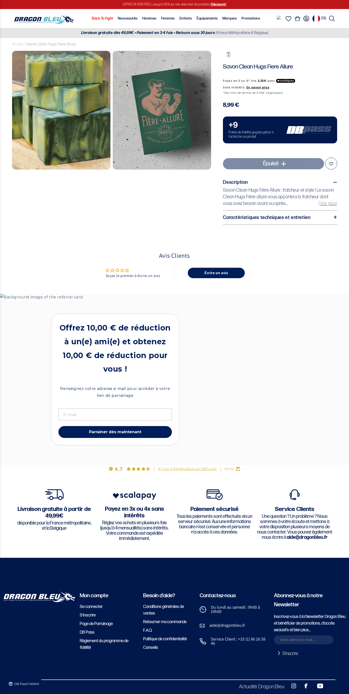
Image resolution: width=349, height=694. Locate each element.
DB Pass (87, 632)
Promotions (250, 18)
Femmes (168, 18)
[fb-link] (304, 686)
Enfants (185, 18)
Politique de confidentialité (165, 638)
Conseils (150, 647)
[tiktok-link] (330, 686)
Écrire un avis (216, 272)
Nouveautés (128, 18)
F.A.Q (147, 630)
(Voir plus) (328, 203)
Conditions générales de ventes (163, 610)
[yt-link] (317, 686)
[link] (280, 129)
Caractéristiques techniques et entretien (266, 217)
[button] (332, 18)
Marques (229, 18)
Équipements (207, 18)
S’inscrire (88, 615)
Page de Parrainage (96, 623)
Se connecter (91, 606)
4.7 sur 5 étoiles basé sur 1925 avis (187, 468)
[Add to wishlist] (331, 164)
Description (235, 182)
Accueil (17, 44)
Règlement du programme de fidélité (104, 644)
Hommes (149, 18)
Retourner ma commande (165, 621)
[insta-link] (291, 686)
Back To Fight (102, 18)
